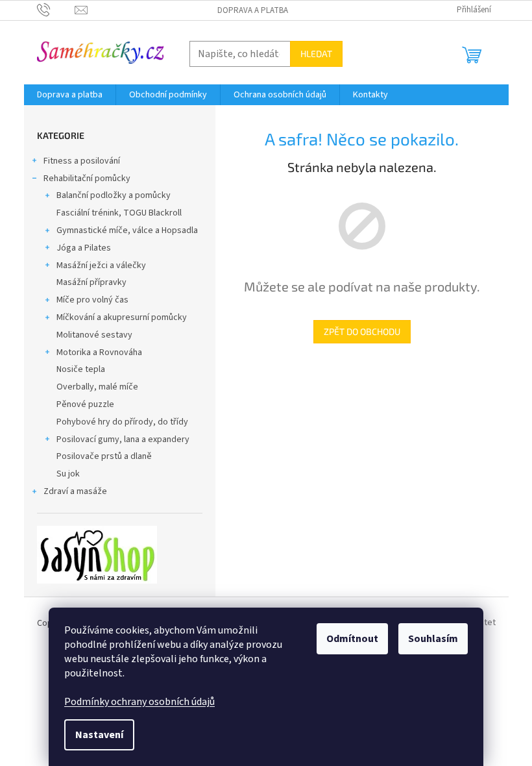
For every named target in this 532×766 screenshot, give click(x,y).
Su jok (68, 473)
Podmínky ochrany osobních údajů (139, 702)
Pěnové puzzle (85, 404)
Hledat (316, 53)
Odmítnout (352, 639)
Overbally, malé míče (97, 386)
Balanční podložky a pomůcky (113, 195)
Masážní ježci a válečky (101, 265)
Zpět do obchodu (362, 331)
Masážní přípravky (91, 282)
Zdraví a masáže (75, 491)
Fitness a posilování (81, 160)
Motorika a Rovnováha (99, 352)
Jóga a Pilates (83, 247)
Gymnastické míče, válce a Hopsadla (127, 230)
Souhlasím (433, 639)
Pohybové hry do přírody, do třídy (122, 421)
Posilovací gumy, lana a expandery (122, 439)
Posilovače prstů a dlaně (104, 456)
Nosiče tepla (80, 369)
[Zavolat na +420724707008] (56, 10)
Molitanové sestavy (94, 334)
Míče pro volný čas (92, 299)
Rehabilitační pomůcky (86, 178)
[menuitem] (69, 94)
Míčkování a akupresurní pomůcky (121, 317)
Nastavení (99, 735)
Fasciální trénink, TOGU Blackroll (119, 212)
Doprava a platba (252, 10)
